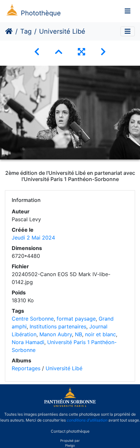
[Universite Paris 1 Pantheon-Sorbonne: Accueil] (70, 405)
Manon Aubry (55, 334)
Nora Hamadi (28, 342)
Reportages (26, 368)
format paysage (76, 318)
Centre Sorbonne (33, 318)
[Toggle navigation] (127, 11)
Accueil (9, 31)
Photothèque (41, 13)
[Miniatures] (58, 52)
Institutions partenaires (58, 326)
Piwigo (70, 445)
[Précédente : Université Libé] (36, 52)
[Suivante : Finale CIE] (103, 52)
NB (78, 334)
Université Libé (64, 368)
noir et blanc (100, 334)
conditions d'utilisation (87, 420)
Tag (26, 31)
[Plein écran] (81, 52)
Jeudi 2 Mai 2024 (33, 237)
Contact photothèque (70, 431)
